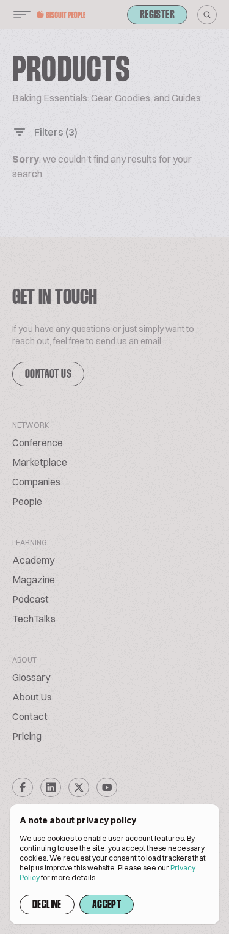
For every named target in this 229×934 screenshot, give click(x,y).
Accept (106, 905)
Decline (47, 905)
